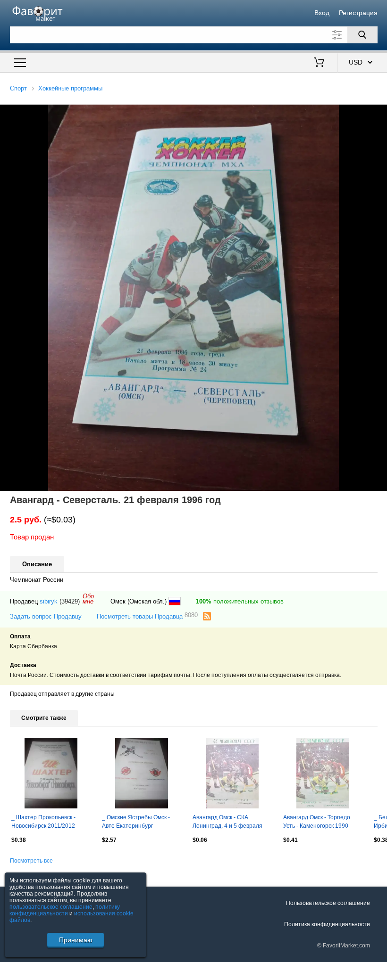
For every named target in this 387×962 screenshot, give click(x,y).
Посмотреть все (31, 860)
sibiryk (49, 601)
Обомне (88, 599)
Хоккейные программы (70, 88)
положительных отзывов (240, 601)
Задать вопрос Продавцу (46, 616)
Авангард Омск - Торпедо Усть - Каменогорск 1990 (316, 821)
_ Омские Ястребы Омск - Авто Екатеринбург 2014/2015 (136, 822)
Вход (321, 12)
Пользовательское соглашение (328, 903)
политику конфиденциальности (64, 910)
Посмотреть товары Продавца (147, 616)
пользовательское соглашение (51, 907)
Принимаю (76, 940)
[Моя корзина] (319, 63)
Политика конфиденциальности (327, 924)
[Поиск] (362, 34)
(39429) (69, 601)
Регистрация (358, 12)
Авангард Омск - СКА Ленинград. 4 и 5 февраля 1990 (227, 822)
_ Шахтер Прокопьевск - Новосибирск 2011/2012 (43, 821)
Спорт (18, 88)
